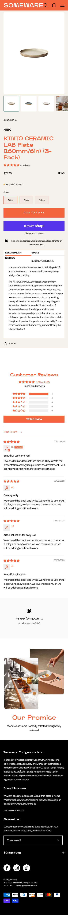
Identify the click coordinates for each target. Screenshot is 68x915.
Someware (13, 880)
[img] (11, 441)
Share (13, 343)
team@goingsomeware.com (26, 886)
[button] (11, 165)
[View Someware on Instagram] (16, 867)
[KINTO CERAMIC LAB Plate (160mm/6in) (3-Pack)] (11, 104)
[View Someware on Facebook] (6, 867)
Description (13, 252)
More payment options (34, 233)
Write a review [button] (34, 419)
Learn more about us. (13, 810)
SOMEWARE (12, 852)
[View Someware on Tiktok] (26, 867)
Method (10, 258)
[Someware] (23, 5)
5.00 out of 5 (43, 382)
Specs (35, 252)
